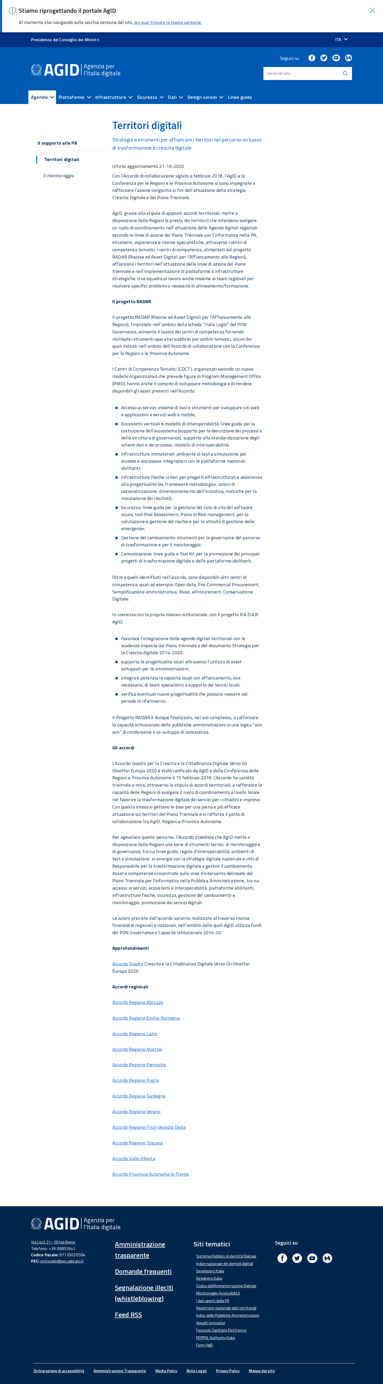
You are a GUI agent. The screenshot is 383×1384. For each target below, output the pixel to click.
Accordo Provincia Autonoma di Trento (150, 1174)
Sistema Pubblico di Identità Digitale (226, 1256)
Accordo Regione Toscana (137, 1142)
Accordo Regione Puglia (135, 1080)
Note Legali (197, 1371)
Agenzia (39, 97)
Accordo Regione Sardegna (138, 1095)
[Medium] (348, 58)
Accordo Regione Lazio (134, 1033)
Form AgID (204, 1345)
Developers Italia (210, 1271)
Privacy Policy (227, 1371)
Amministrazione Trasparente (120, 1371)
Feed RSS (128, 1314)
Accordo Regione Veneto (136, 1111)
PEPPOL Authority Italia (215, 1338)
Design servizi (202, 97)
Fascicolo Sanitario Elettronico (221, 1330)
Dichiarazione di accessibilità (59, 1371)
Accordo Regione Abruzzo (137, 1002)
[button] (372, 10)
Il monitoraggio (58, 175)
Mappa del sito (262, 1371)
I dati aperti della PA (212, 1301)
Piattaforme (71, 97)
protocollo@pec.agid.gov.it (62, 1261)
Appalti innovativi (210, 1323)
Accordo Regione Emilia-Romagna (146, 1017)
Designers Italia (209, 1278)
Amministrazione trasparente (140, 1249)
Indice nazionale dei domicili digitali (224, 1264)
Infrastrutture (110, 97)
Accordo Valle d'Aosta (133, 1158)
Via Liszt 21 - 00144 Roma (53, 1242)
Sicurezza (147, 97)
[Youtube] (336, 58)
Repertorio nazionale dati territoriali (226, 1308)
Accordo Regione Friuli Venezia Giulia (149, 1127)
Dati (172, 97)
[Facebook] (311, 58)
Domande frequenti (143, 1271)
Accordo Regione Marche (137, 1049)
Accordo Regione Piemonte (139, 1064)
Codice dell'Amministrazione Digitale (226, 1286)
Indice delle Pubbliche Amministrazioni (227, 1315)
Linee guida (240, 97)
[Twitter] (323, 58)
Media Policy (166, 1371)
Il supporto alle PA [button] (57, 142)
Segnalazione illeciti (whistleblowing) (144, 1292)
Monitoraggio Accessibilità (218, 1293)
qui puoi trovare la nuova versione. (168, 22)
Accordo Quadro (128, 963)
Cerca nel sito (279, 73)
